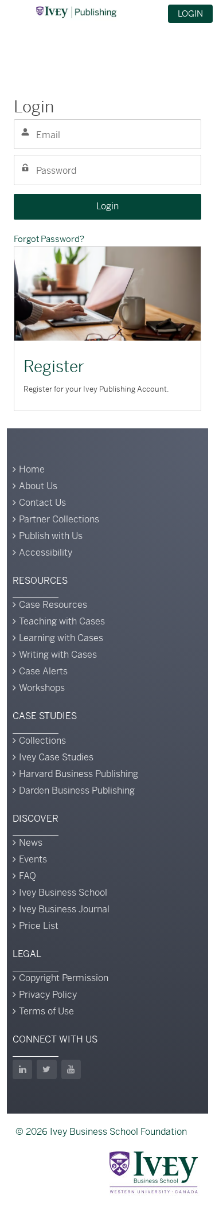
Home (32, 469)
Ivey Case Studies (56, 757)
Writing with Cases (58, 655)
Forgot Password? (49, 238)
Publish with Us (51, 536)
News (30, 843)
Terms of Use (46, 1011)
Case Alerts (43, 671)
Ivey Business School (63, 893)
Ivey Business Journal (64, 909)
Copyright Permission (63, 978)
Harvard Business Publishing (78, 774)
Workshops (42, 688)
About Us (38, 486)
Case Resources (53, 605)
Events (33, 859)
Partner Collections (59, 519)
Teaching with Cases (62, 621)
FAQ (27, 876)
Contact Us (42, 503)
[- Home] (76, 12)
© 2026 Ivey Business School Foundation (101, 1132)
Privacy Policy (48, 995)
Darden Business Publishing (77, 790)
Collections (42, 741)
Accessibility (45, 552)
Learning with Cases (61, 638)
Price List (38, 926)
